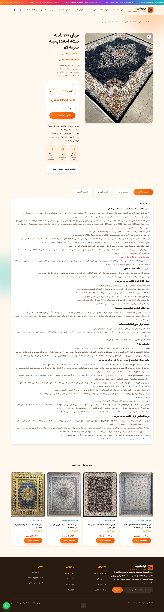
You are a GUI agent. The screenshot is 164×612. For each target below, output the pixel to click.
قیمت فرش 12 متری (109, 328)
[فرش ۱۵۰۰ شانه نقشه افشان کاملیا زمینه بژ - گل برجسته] (136, 494)
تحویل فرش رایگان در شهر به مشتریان (135, 348)
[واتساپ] (83, 605)
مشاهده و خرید (141, 540)
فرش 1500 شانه (134, 224)
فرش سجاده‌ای (64, 9)
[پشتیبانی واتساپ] (6, 605)
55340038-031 (101, 411)
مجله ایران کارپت (100, 590)
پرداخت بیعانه (32, 9)
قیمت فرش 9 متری (142, 332)
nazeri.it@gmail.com (35, 578)
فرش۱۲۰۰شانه (104, 9)
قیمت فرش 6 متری (142, 339)
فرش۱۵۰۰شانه (118, 9)
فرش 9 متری (69, 137)
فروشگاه (146, 22)
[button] (149, 36)
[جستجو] (20, 9)
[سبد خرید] (13, 9)
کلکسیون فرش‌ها (100, 573)
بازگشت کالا (70, 590)
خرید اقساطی (101, 584)
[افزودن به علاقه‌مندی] (123, 476)
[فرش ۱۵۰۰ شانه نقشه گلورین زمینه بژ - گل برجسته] (64, 494)
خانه (151, 22)
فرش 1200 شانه (120, 224)
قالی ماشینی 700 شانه (137, 292)
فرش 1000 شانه (106, 224)
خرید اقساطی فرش (140, 416)
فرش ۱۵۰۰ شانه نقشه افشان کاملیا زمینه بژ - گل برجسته (137, 526)
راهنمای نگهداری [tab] (82, 192)
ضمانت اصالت (69, 584)
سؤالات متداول (69, 573)
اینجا (112, 439)
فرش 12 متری (62, 133)
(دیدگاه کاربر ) (64, 53)
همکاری (43, 9)
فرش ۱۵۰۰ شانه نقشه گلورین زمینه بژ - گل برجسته (64, 526)
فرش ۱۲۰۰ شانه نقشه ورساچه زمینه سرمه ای (28, 526)
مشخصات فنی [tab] (123, 192)
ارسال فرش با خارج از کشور (60, 393)
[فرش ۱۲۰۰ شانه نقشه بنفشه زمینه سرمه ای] (100, 494)
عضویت (117, 590)
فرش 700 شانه (64, 129)
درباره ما (52, 9)
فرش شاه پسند (69, 140)
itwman (84, 411)
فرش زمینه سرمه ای (56, 137)
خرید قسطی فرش (129, 428)
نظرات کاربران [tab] (103, 192)
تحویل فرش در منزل (142, 404)
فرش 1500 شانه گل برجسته (143, 520)
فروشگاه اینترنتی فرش (97, 348)
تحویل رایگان (143, 344)
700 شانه (132, 231)
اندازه (74, 85)
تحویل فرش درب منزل (141, 401)
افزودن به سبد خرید (62, 115)
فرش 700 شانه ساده (135, 22)
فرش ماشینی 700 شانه (104, 220)
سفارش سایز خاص (99, 579)
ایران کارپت (84, 348)
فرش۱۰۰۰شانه (91, 9)
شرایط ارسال (70, 579)
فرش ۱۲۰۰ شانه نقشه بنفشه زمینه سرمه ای (101, 526)
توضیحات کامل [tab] (143, 192)
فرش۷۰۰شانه (78, 9)
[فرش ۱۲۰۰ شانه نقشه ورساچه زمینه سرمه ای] (28, 494)
